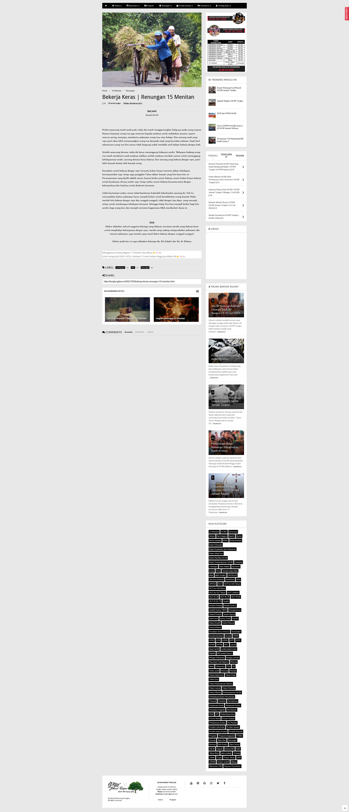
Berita (239, 536)
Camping (238, 562)
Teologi (237, 753)
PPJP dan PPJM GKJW (226, 113)
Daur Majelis (224, 566)
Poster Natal (214, 718)
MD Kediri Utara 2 (224, 653)
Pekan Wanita (215, 692)
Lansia (233, 644)
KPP (232, 640)
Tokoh (212, 757)
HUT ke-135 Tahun (232, 584)
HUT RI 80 (235, 597)
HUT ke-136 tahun (217, 588)
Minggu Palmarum (216, 657)
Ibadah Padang (215, 605)
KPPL (238, 640)
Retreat (212, 744)
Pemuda (212, 701)
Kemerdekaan (215, 627)
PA (233, 666)
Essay (211, 571)
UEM (239, 757)
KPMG (225, 640)
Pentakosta (233, 701)
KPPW (219, 644)
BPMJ (225, 540)
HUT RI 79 (224, 597)
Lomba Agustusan (229, 649)
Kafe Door (213, 618)
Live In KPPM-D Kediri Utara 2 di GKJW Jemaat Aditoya (230, 127)
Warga (234, 762)
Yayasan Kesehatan (232, 766)
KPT (226, 644)
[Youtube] (191, 783)
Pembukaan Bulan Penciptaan (221, 697)
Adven (212, 536)
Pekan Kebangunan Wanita (220, 683)
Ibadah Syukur (230, 605)
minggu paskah (232, 657)
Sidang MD (229, 749)
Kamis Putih (225, 618)
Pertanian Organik (217, 710)
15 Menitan (116, 90)
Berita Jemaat (215, 540)
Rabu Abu (222, 740)
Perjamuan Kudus (232, 705)
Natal (211, 666)
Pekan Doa (213, 679)
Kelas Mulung (228, 623)
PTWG (239, 736)
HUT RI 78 (213, 597)
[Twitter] (218, 783)
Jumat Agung (229, 614)
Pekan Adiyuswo (216, 675)
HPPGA (212, 584)
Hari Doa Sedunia (216, 579)
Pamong (224, 670)
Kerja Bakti (236, 631)
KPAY (211, 640)
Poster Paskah (228, 718)
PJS (217, 714)
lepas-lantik (214, 649)
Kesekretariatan (216, 636)
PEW (211, 714)
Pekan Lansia (214, 688)
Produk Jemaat (184, 6)
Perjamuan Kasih (216, 705)
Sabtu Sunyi (234, 744)
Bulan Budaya (235, 540)
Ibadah (226, 601)
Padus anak (214, 670)
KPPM (212, 644)
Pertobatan (232, 710)
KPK (218, 640)
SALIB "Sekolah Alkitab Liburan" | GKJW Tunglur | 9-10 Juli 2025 (225, 309)
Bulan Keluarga (215, 545)
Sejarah (220, 749)
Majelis (212, 653)
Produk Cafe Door (217, 727)
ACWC (224, 531)
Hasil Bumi (230, 579)
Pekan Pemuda (228, 688)
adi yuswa (233, 531)
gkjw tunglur (220, 575)
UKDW (212, 762)
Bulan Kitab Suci (216, 553)
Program (150, 6)
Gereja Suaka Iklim (230, 571)
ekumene (236, 566)
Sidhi (238, 749)
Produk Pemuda (236, 731)
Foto (218, 571)
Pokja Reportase (228, 714)
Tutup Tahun (229, 757)
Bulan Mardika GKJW (218, 558)
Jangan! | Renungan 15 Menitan (170, 318)
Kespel (228, 636)
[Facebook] (224, 783)
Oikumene (220, 666)
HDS (238, 579)
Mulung (234, 662)
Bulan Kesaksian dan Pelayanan (222, 549)
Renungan (165, 6)
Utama (117, 6)
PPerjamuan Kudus (217, 722)
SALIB (212, 749)
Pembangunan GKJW (232, 692)
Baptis (231, 536)
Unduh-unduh (223, 762)
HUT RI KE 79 (215, 601)
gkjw (211, 575)
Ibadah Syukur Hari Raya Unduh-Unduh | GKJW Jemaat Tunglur (226, 401)
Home (104, 90)
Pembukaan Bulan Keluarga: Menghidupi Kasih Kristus (224, 447)
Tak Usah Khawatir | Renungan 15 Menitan (127, 318)
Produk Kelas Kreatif (218, 731)
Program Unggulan (226, 736)
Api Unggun (222, 536)
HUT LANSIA (233, 592)
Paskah (233, 670)
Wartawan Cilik (215, 766)
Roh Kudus (222, 744)
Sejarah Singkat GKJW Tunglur (230, 101)
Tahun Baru (214, 753)
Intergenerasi (235, 610)
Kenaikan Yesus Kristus (219, 631)
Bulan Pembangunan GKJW (221, 562)
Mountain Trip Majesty (218, 662)
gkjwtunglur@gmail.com (169, 794)
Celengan (213, 566)
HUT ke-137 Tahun (217, 592)
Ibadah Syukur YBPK (218, 610)
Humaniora (204, 6)
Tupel (219, 757)
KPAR (235, 636)
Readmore (221, 332)
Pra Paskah (232, 722)
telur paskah (226, 753)
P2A (228, 666)
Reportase (133, 6)
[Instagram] (211, 783)
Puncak (212, 740)
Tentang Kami (223, 6)
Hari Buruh (232, 575)
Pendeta (222, 701)
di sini (158, 252)
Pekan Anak (230, 675)
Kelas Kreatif (214, 623)
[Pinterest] (198, 783)
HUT (220, 584)
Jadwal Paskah (215, 614)
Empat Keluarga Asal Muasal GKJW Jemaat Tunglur (229, 89)
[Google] (204, 783)
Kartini (235, 618)
